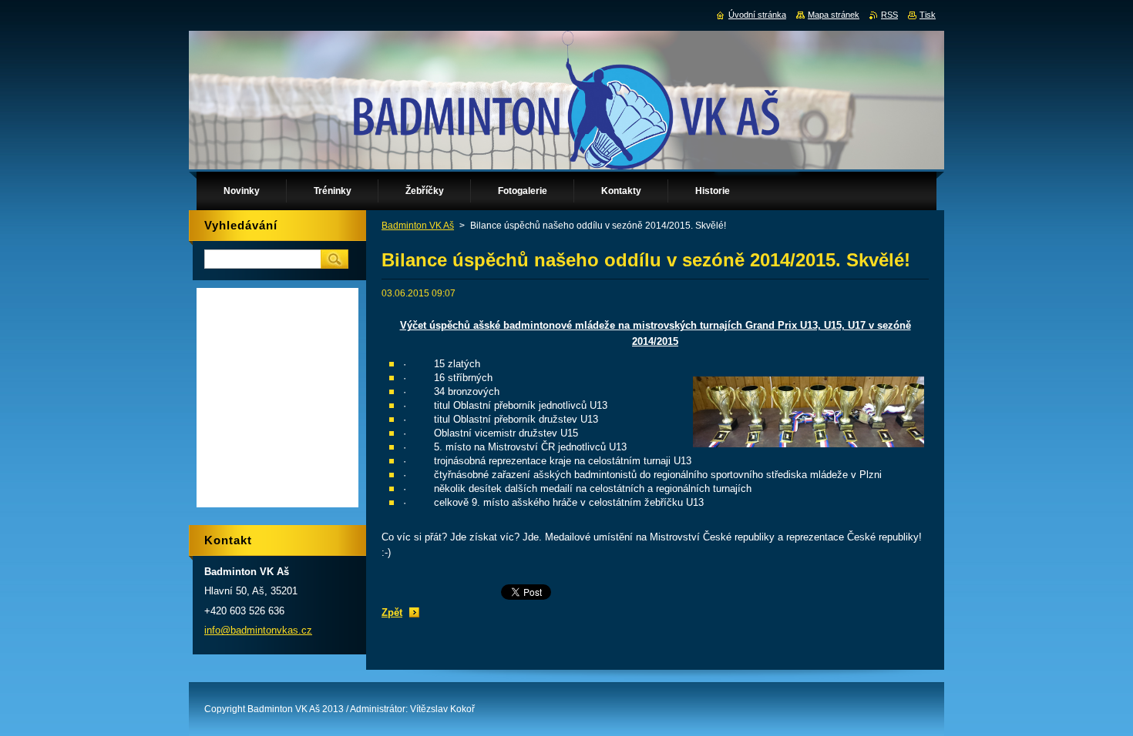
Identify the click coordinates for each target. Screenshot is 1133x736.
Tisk (928, 14)
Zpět (392, 612)
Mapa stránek (833, 14)
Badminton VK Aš (418, 225)
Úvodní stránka (757, 14)
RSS (889, 14)
